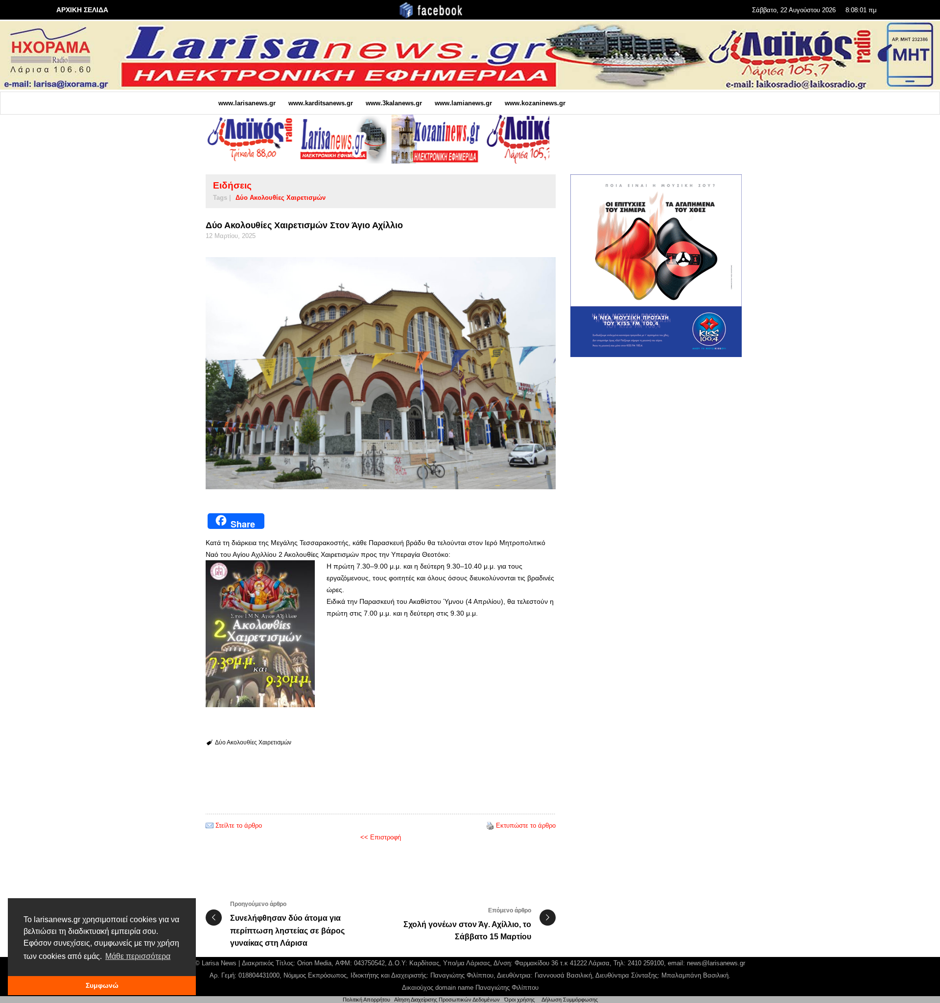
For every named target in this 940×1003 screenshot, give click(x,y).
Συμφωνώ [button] (102, 985)
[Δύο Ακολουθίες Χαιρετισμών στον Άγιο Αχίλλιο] (381, 373)
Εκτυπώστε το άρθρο (526, 825)
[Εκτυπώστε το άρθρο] (490, 825)
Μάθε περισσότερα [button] (137, 956)
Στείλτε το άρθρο (238, 825)
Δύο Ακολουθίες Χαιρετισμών (280, 197)
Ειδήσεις (232, 185)
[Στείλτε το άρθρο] (209, 825)
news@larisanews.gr (716, 963)
